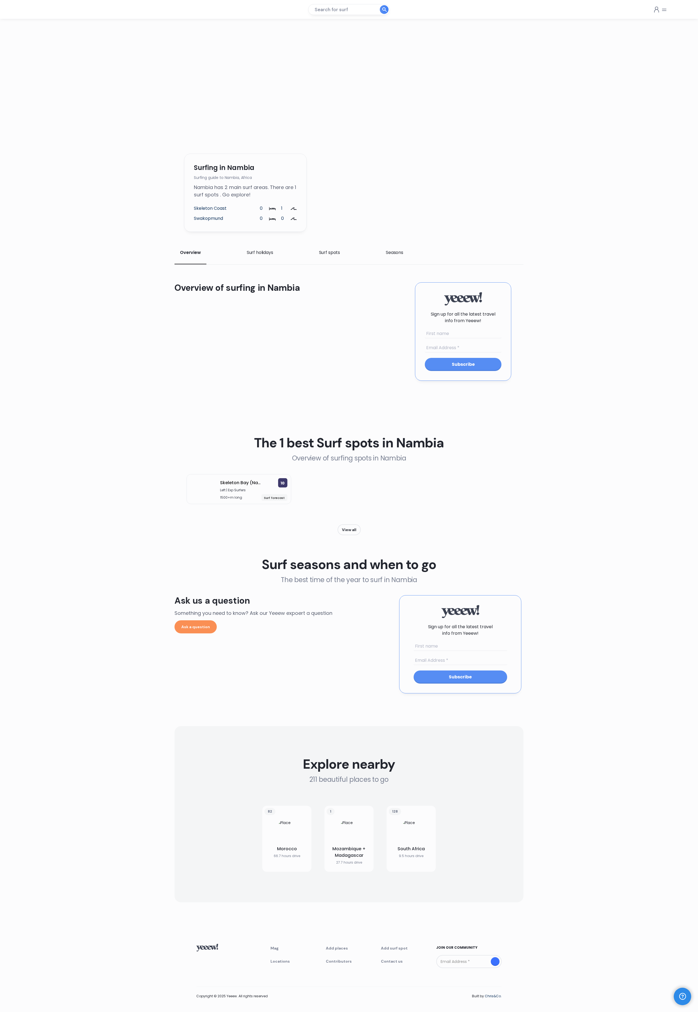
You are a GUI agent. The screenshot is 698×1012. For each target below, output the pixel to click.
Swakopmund (208, 218)
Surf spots (329, 252)
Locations (280, 961)
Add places (337, 948)
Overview (190, 252)
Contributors (339, 961)
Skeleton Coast (210, 208)
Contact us (392, 961)
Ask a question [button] (195, 626)
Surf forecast (274, 498)
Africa (246, 177)
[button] (682, 996)
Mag (274, 948)
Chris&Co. (493, 996)
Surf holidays (260, 252)
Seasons (394, 252)
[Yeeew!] (41, 9)
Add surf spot (394, 948)
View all (349, 529)
